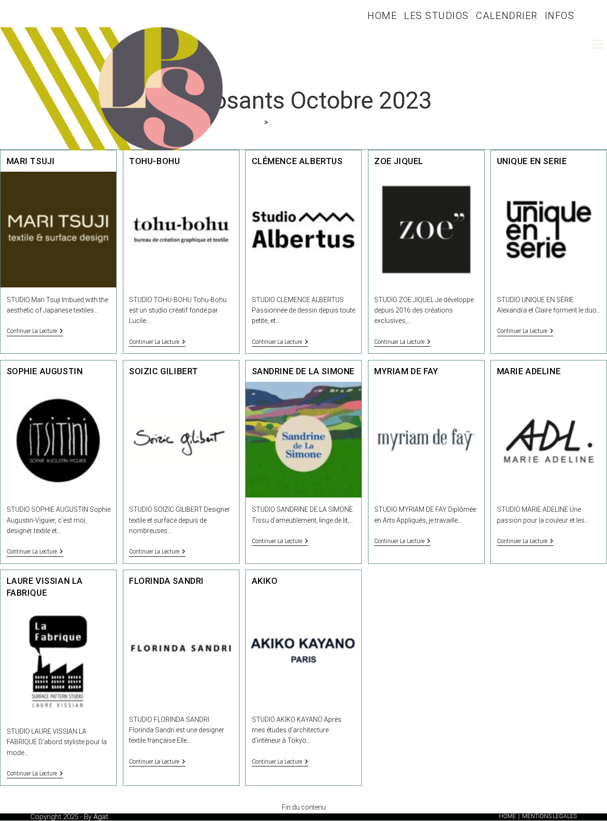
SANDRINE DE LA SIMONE (303, 371)
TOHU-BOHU (154, 161)
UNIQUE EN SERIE (532, 161)
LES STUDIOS (436, 15)
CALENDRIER (507, 15)
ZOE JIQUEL (398, 161)
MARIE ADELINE (529, 371)
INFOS (560, 15)
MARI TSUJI (31, 161)
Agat (100, 816)
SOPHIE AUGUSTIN (45, 371)
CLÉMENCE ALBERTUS (297, 161)
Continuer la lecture (35, 332)
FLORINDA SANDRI (166, 581)
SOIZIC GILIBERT (163, 371)
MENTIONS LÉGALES (549, 816)
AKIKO (265, 581)
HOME (382, 15)
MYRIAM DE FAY (406, 371)
